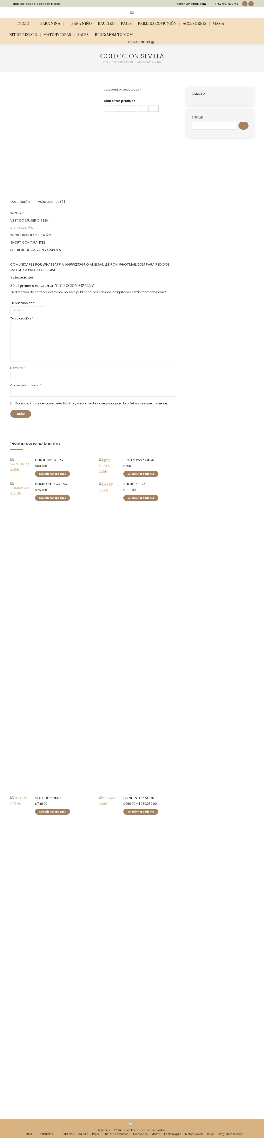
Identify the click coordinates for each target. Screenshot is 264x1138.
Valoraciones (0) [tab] (51, 201)
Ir (243, 125)
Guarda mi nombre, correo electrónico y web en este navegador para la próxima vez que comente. (91, 403)
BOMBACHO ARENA (51, 484)
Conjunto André (138, 798)
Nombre (17, 368)
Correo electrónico (26, 385)
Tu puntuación (22, 303)
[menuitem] (20, 23)
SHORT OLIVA (134, 484)
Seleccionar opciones (52, 474)
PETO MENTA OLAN (138, 460)
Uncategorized (129, 90)
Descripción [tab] (20, 201)
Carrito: (140, 42)
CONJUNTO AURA (49, 460)
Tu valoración (21, 318)
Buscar (197, 118)
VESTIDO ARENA (48, 798)
